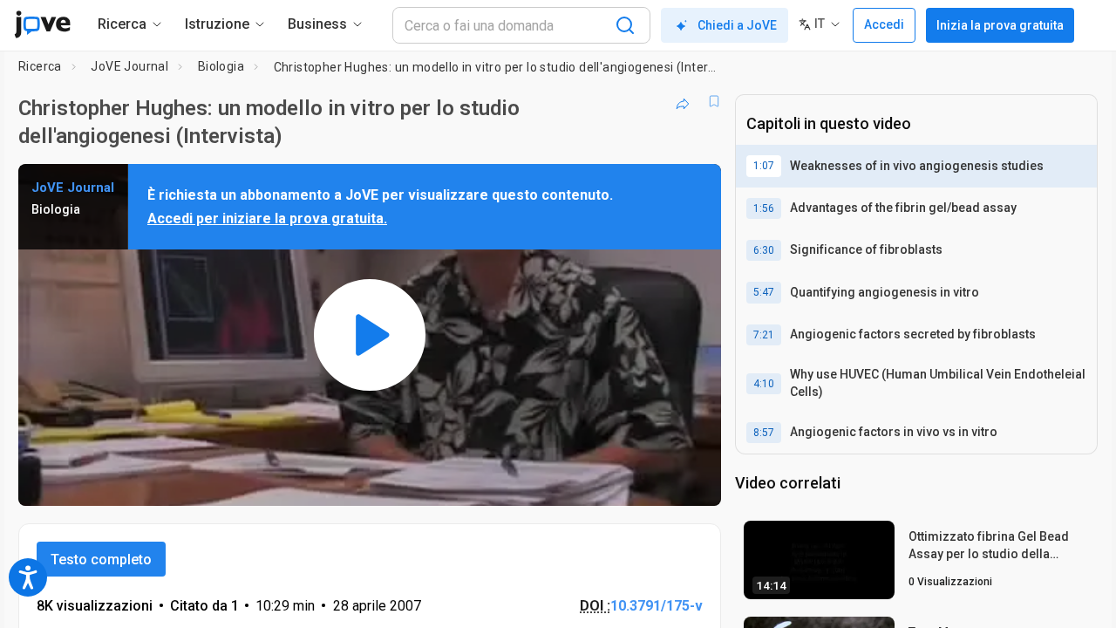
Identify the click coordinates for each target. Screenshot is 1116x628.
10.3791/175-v (656, 605)
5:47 (763, 292)
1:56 (763, 208)
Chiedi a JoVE (737, 25)
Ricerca (40, 66)
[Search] (625, 25)
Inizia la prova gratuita (1000, 25)
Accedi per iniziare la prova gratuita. (267, 218)
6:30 (763, 250)
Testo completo (101, 559)
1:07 (763, 166)
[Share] (683, 101)
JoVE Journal (129, 66)
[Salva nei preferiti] (714, 101)
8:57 (763, 433)
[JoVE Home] (42, 24)
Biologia (221, 66)
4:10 (763, 384)
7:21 (763, 335)
